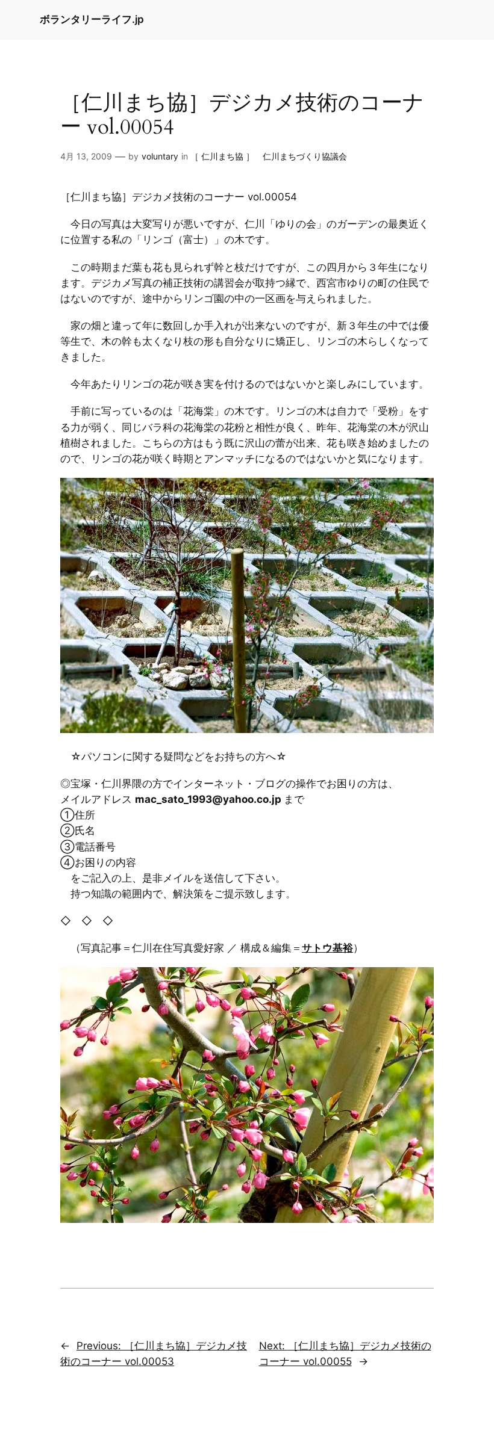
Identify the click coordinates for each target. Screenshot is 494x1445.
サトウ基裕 (327, 948)
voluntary (160, 156)
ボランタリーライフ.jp (92, 19)
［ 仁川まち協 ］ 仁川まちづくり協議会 (268, 156)
